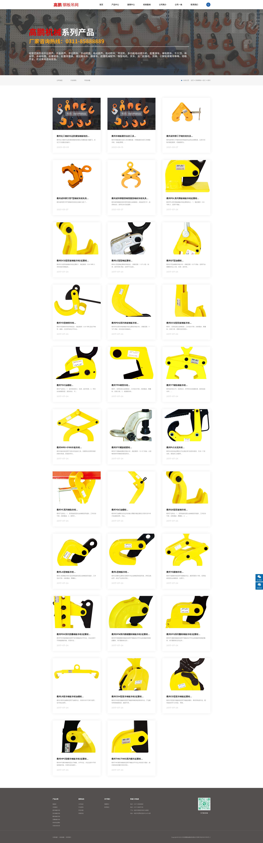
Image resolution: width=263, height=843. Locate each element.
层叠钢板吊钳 (56, 819)
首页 (101, 4)
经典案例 (147, 4)
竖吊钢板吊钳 (56, 813)
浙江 (204, 80)
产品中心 (115, 4)
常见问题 (87, 80)
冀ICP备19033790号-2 (203, 837)
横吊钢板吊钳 (56, 810)
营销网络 (198, 80)
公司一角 (178, 4)
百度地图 (55, 837)
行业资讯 (73, 80)
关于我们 (107, 799)
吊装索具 (55, 807)
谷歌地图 (61, 837)
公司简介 (162, 4)
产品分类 (55, 799)
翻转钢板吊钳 (56, 816)
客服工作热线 (134, 799)
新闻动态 (81, 799)
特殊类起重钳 (56, 822)
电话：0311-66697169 (136, 807)
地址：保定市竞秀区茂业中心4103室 (140, 813)
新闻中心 (131, 4)
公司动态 (59, 80)
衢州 (209, 80)
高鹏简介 (106, 804)
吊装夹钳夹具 (56, 825)
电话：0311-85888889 (136, 804)
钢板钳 (54, 804)
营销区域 (80, 813)
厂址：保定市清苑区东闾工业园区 (139, 810)
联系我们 (194, 4)
